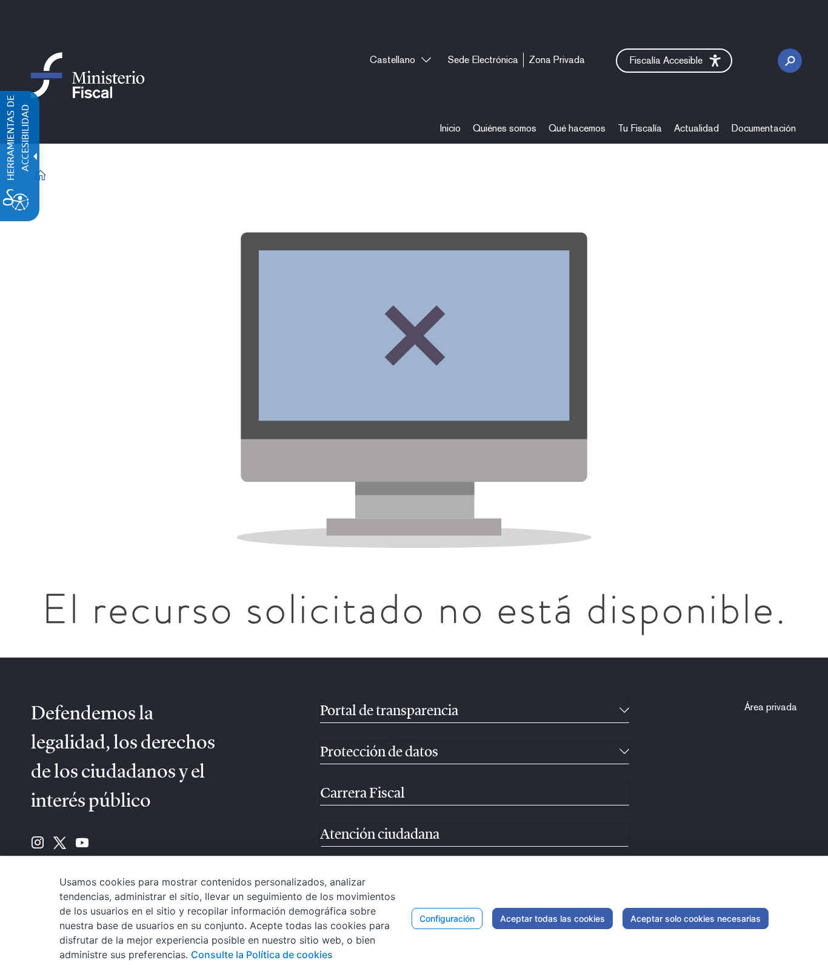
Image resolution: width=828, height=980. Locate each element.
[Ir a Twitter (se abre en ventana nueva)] (59, 843)
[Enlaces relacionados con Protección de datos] (624, 753)
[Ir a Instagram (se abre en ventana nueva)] (37, 843)
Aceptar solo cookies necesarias (695, 918)
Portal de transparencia (389, 711)
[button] (674, 60)
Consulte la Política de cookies (262, 954)
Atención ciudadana (379, 835)
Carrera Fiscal (362, 794)
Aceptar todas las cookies (552, 918)
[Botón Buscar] (790, 60)
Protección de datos (379, 752)
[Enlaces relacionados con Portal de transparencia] (624, 711)
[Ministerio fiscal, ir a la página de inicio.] (87, 75)
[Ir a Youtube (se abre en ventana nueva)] (82, 843)
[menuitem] (450, 128)
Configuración (447, 918)
